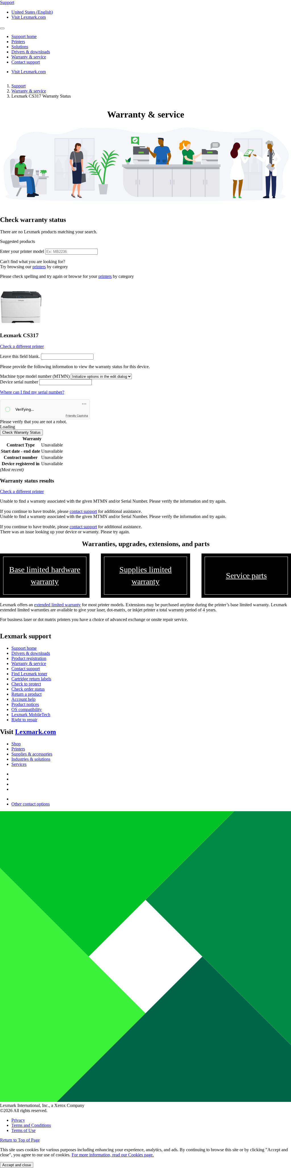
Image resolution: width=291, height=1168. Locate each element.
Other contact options (30, 804)
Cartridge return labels (31, 678)
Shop (16, 743)
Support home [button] (24, 36)
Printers (18, 748)
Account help (23, 699)
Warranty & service (28, 91)
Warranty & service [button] (28, 56)
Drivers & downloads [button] (30, 51)
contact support (83, 511)
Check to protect (26, 683)
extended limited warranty (57, 604)
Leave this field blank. (20, 356)
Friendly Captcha (77, 415)
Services (18, 764)
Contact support (25, 668)
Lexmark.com (35, 731)
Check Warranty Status (21, 432)
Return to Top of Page (20, 1140)
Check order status (28, 689)
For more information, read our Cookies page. (113, 1154)
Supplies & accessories (31, 754)
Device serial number (19, 381)
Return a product (26, 694)
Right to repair (24, 719)
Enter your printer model (22, 251)
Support (18, 85)
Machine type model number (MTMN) (35, 376)
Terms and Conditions (31, 1125)
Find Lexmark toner (29, 673)
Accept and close (16, 1165)
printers (39, 266)
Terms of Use (23, 1130)
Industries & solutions (30, 759)
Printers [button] (18, 41)
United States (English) (32, 12)
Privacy (18, 1120)
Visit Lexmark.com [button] (28, 17)
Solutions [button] (19, 46)
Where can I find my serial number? (32, 392)
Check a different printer (22, 346)
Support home (24, 648)
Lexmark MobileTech (30, 714)
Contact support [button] (25, 62)
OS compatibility (26, 709)
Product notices (25, 704)
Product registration (28, 658)
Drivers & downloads (30, 653)
